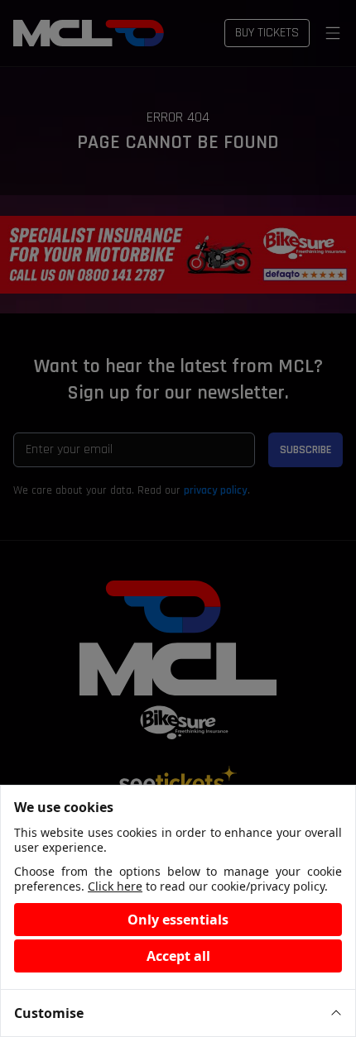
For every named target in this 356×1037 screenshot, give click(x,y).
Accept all (178, 956)
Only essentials (178, 919)
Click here (115, 886)
